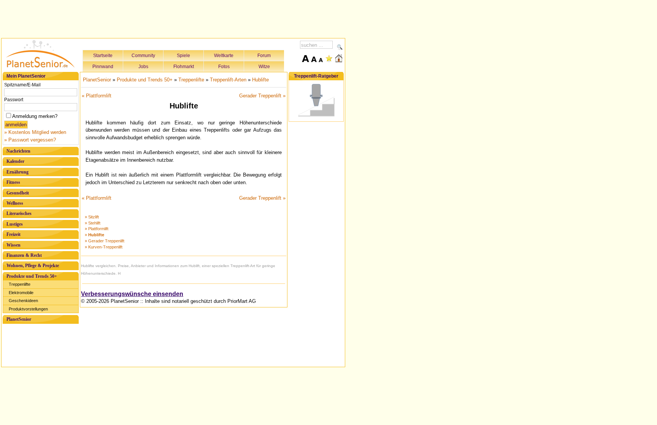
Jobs (143, 66)
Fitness (13, 182)
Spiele (183, 55)
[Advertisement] (173, 18)
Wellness (14, 203)
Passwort (13, 99)
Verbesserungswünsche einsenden (132, 294)
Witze (264, 66)
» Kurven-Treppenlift (103, 247)
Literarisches (19, 213)
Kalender (15, 161)
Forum (264, 55)
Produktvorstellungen (28, 309)
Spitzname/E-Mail (22, 85)
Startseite (103, 55)
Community (143, 55)
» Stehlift (92, 223)
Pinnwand (102, 66)
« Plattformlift (96, 96)
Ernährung (17, 172)
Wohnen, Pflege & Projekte (32, 265)
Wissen (13, 245)
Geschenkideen (23, 300)
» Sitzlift (92, 217)
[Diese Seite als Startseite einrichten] (339, 58)
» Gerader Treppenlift (104, 241)
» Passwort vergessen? (30, 140)
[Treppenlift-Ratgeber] (316, 117)
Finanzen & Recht (24, 255)
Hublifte (260, 80)
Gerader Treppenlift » (262, 96)
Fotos (224, 66)
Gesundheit (17, 193)
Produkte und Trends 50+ (31, 276)
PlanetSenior (18, 319)
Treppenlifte (19, 284)
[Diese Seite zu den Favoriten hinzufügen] (329, 58)
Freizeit (13, 234)
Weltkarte (223, 55)
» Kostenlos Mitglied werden (35, 132)
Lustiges (14, 224)
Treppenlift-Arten (228, 80)
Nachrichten (18, 151)
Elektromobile (21, 292)
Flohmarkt (183, 66)
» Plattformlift (96, 228)
